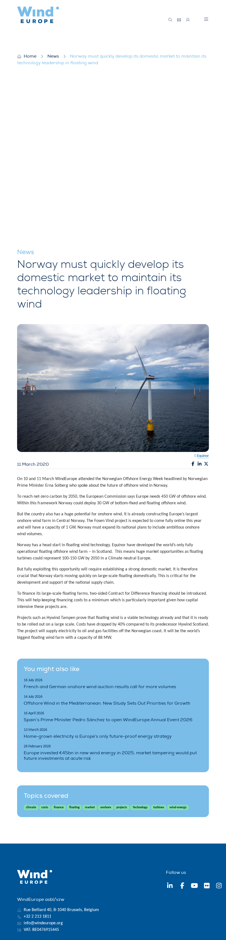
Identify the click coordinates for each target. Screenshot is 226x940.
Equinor (203, 456)
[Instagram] (219, 886)
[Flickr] (207, 886)
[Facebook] (182, 886)
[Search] (170, 20)
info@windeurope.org (43, 923)
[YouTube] (194, 886)
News (53, 56)
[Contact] (179, 20)
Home (30, 56)
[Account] (188, 20)
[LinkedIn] (170, 886)
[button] (206, 19)
